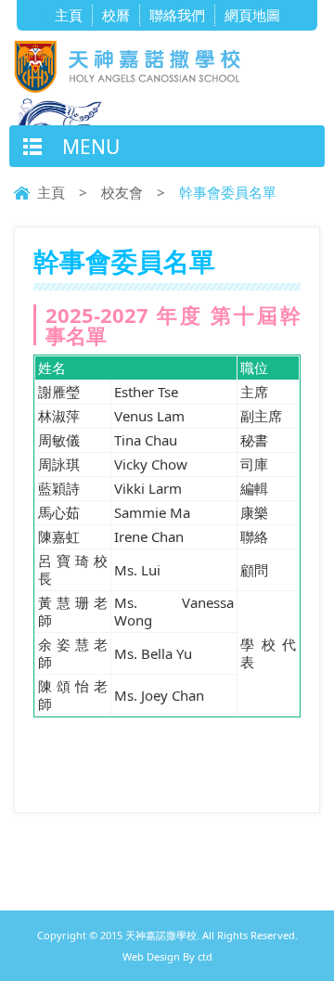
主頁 (69, 15)
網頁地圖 (252, 15)
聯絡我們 (177, 15)
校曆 (116, 15)
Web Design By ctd (167, 956)
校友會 (122, 192)
